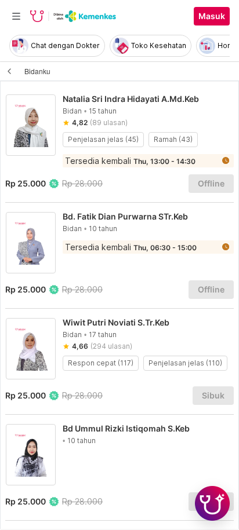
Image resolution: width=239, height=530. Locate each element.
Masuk (211, 16)
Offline (211, 183)
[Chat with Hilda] (212, 503)
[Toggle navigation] (16, 16)
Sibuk (213, 395)
